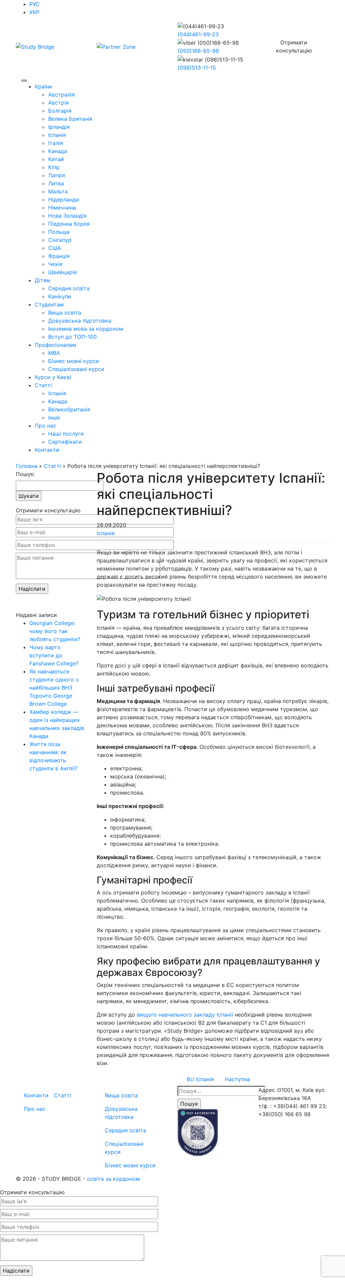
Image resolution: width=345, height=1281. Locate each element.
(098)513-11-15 (197, 67)
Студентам (49, 304)
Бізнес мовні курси (73, 361)
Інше (54, 417)
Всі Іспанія (200, 1079)
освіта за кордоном (113, 1178)
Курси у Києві (53, 377)
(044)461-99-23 (198, 34)
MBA (54, 353)
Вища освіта (64, 312)
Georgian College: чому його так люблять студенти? (54, 631)
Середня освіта (69, 288)
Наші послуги (66, 433)
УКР (34, 12)
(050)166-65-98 (198, 50)
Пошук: (25, 474)
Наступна (237, 1079)
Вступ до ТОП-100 (72, 336)
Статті (43, 385)
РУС (34, 4)
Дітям (42, 280)
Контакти (47, 449)
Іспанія (57, 393)
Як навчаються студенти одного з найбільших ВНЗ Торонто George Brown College (54, 687)
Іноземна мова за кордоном (85, 328)
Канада (57, 401)
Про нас (45, 425)
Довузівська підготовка (79, 320)
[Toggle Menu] (24, 80)
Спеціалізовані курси (76, 369)
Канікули (59, 296)
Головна (26, 466)
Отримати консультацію (294, 46)
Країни (43, 86)
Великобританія (69, 409)
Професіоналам (55, 344)
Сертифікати (65, 441)
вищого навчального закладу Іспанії (185, 1014)
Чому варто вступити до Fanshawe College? (54, 655)
